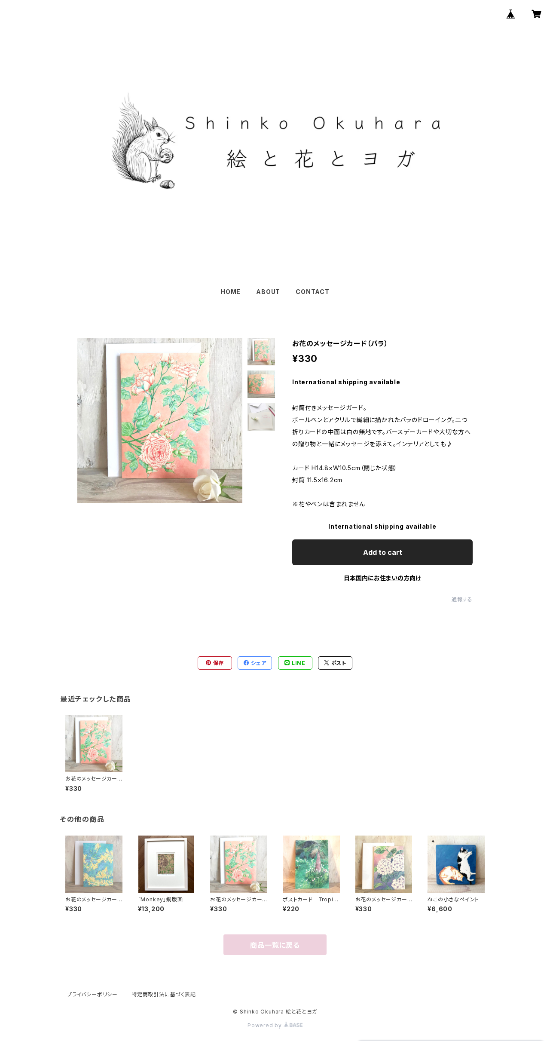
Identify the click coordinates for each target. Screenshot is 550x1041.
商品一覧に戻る (275, 945)
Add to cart (382, 552)
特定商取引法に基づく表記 (163, 994)
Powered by (266, 1025)
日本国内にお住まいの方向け (382, 578)
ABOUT (268, 291)
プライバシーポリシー (92, 994)
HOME (230, 291)
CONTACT (313, 291)
